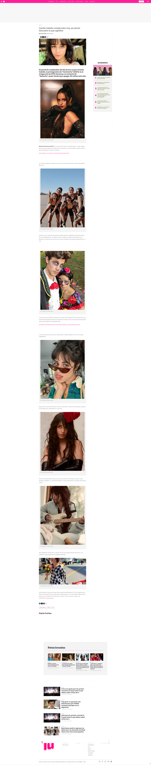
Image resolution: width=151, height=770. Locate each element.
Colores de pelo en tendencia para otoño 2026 (103, 78)
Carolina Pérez (56, 667)
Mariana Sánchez (69, 709)
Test (57, 1)
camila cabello (43, 607)
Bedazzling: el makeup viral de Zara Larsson (103, 83)
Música (40, 25)
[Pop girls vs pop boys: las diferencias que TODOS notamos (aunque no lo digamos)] (52, 704)
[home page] (4, 1)
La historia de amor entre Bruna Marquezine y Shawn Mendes (68, 665)
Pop (53, 607)
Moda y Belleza (79, 1)
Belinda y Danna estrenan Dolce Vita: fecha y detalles (53, 665)
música (49, 607)
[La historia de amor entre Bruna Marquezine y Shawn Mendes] (68, 657)
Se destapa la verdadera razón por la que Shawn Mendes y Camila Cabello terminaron (59, 324)
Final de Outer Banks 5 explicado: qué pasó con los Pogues (103, 102)
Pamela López (69, 694)
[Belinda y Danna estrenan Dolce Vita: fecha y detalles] (54, 657)
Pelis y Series (71, 1)
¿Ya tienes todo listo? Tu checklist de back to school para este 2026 (103, 88)
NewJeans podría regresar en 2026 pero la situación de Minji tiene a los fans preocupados (73, 730)
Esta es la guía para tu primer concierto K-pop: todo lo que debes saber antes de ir (72, 690)
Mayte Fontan (50, 33)
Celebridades (63, 1)
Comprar (141, 1)
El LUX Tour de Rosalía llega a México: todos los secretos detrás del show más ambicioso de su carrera (82, 666)
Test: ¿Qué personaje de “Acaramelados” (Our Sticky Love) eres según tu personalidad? (103, 95)
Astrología (92, 1)
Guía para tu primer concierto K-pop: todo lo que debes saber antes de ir (73, 717)
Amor (86, 1)
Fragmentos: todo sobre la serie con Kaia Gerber (103, 107)
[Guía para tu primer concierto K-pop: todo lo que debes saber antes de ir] (52, 718)
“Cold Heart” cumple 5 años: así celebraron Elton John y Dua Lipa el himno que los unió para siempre (96, 666)
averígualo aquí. (50, 598)
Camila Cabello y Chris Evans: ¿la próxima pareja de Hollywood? (54, 153)
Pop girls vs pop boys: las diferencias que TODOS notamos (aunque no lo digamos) (71, 704)
